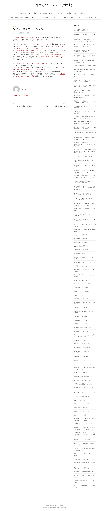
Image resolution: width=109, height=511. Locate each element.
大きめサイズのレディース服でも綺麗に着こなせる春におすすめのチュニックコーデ (84, 428)
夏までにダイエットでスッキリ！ (82, 404)
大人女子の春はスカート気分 (81, 407)
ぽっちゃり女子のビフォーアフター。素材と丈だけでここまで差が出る (84, 80)
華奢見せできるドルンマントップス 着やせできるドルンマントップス (84, 419)
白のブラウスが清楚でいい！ (81, 280)
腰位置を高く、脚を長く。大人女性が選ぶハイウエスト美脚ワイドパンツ (84, 171)
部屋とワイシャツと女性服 (54, 5)
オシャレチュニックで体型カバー (82, 291)
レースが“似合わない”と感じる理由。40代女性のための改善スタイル (85, 85)
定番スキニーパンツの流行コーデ (82, 415)
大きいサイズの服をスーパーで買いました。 (49, 17)
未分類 (14, 26)
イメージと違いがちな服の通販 (63, 13)
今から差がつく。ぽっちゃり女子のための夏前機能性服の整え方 (84, 96)
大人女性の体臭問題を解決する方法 (83, 384)
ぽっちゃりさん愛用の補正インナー (83, 235)
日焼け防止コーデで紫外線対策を (82, 376)
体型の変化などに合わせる (80, 238)
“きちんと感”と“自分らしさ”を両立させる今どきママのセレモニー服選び (85, 127)
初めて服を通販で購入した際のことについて (23, 17)
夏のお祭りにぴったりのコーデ (81, 253)
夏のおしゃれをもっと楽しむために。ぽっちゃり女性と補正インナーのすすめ (84, 40)
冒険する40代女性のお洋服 (80, 242)
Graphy (57, 507)
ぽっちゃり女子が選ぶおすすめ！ (82, 331)
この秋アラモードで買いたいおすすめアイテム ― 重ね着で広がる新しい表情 (84, 193)
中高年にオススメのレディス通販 (27, 13)
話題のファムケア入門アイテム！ (82, 411)
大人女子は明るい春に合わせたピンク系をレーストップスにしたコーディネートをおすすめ (84, 434)
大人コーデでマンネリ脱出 (80, 316)
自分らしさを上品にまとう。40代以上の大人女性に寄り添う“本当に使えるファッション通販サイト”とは (85, 151)
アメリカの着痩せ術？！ (45, 13)
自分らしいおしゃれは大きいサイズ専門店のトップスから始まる (84, 29)
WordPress (50, 507)
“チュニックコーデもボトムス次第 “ (83, 364)
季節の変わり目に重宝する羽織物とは (83, 471)
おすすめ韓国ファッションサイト (82, 320)
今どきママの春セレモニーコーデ (82, 295)
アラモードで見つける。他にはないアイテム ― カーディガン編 (84, 199)
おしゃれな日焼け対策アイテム (81, 246)
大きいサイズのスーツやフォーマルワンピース (37, 44)
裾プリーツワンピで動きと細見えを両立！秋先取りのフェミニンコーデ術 (84, 204)
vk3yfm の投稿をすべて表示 (20, 95)
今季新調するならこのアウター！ (82, 324)
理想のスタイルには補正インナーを (83, 468)
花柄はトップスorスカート (80, 360)
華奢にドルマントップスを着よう (82, 298)
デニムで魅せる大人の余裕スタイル (83, 156)
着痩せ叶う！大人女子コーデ (81, 356)
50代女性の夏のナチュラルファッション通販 (25, 38)
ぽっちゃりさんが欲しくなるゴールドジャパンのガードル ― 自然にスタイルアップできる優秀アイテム (85, 188)
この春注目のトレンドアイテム (81, 287)
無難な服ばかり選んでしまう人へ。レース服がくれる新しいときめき (84, 50)
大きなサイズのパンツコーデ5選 (82, 439)
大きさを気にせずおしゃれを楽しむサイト (84, 262)
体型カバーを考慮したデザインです (83, 327)
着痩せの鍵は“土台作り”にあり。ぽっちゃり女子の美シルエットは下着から (85, 122)
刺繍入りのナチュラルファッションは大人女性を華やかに (47, 55)
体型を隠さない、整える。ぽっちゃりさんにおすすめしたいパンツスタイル (84, 101)
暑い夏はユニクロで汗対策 (80, 373)
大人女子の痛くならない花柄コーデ (83, 424)
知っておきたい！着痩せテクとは (82, 347)
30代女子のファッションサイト (81, 340)
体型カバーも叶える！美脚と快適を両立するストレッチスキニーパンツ (84, 138)
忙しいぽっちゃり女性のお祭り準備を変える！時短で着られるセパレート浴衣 (84, 45)
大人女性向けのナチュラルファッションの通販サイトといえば (30, 63)
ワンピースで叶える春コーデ (81, 400)
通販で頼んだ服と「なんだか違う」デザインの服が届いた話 (80, 17)
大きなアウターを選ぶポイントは (55, 106)
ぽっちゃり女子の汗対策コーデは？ (83, 380)
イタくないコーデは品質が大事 (81, 396)
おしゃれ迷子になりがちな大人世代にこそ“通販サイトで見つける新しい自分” (84, 117)
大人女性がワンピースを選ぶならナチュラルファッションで (30, 50)
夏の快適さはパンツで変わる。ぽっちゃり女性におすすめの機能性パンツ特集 (84, 56)
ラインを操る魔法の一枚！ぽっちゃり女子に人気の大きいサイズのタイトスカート (84, 176)
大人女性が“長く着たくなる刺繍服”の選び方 (85, 66)
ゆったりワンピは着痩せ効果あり (22, 106)
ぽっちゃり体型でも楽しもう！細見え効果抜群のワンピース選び (84, 303)
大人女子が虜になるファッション (82, 266)
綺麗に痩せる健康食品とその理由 (82, 344)
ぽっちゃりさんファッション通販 (82, 284)
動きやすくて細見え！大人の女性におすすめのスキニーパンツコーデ (84, 181)
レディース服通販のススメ (81, 13)
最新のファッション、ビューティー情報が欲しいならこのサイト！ (84, 335)
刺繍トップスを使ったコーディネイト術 (84, 459)
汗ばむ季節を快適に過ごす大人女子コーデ (84, 393)
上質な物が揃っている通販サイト (82, 249)
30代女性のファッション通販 (81, 307)
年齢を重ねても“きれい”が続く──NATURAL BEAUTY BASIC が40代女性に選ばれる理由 (85, 144)
